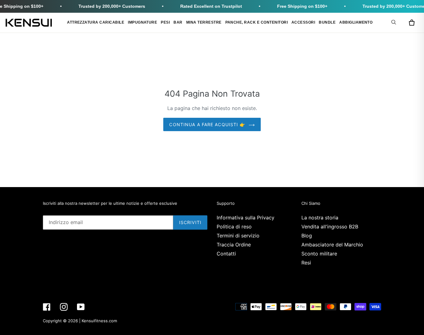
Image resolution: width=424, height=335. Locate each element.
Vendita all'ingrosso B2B (329, 226)
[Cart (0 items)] (411, 23)
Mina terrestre (204, 22)
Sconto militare (319, 253)
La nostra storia (319, 217)
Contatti (226, 253)
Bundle (327, 22)
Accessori (303, 22)
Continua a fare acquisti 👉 (207, 124)
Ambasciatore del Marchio (332, 244)
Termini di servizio (238, 235)
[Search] (395, 22)
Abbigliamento (355, 22)
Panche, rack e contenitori (256, 22)
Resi (306, 262)
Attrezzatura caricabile (95, 22)
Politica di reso (234, 226)
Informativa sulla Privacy (245, 217)
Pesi (165, 22)
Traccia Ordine (234, 244)
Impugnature (142, 22)
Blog (306, 235)
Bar (178, 22)
